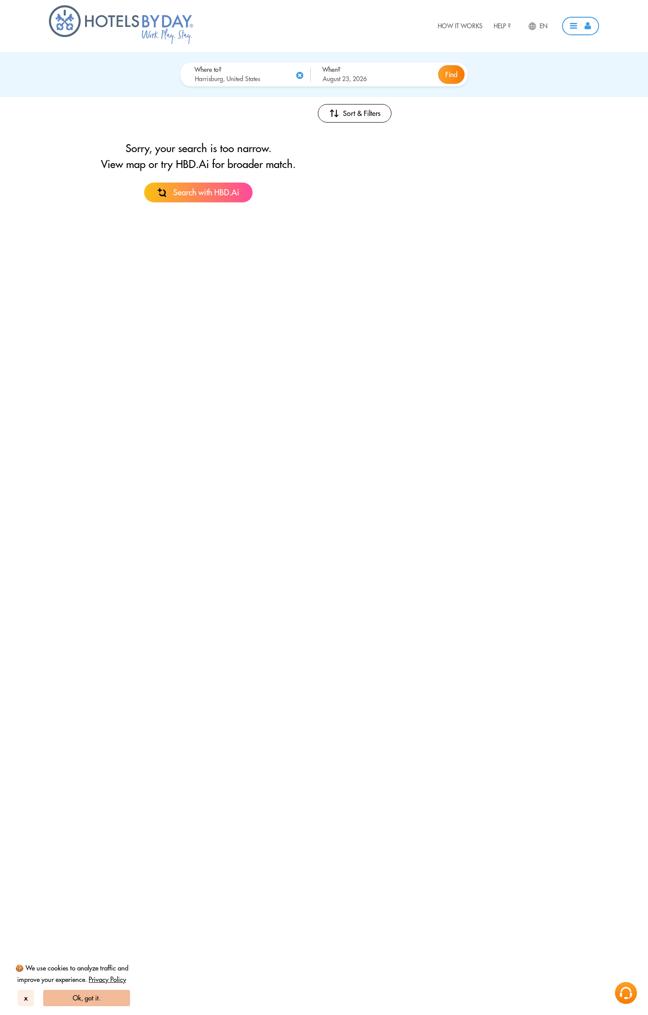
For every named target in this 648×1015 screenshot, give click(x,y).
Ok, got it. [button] (87, 998)
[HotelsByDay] (121, 42)
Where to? (207, 70)
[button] (580, 26)
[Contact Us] (626, 993)
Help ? (502, 26)
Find (451, 74)
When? (331, 70)
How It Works (460, 26)
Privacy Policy (107, 979)
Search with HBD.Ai (206, 192)
